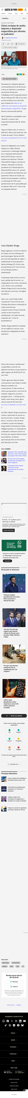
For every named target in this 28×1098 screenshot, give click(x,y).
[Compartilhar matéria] (8, 44)
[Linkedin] (20, 1021)
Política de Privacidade (14, 1079)
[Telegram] (14, 1025)
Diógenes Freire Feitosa (11, 37)
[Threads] (10, 1025)
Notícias (3, 13)
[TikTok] (5, 1025)
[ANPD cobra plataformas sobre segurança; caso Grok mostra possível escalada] (14, 688)
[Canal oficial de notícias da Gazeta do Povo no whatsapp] (3, 1021)
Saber (22, 13)
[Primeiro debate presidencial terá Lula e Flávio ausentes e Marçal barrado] (14, 583)
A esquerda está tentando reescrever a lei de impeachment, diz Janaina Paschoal (15, 468)
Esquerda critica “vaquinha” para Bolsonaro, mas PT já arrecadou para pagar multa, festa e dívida (17, 453)
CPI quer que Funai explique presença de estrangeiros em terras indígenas (16, 460)
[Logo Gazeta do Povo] (11, 10)
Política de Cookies (14, 1085)
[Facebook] (8, 1021)
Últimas (10, 13)
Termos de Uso (14, 1082)
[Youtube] (24, 1021)
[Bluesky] (22, 1025)
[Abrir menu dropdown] (26, 18)
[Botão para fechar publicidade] (27, 1090)
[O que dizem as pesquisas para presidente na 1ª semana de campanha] (4, 789)
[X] (12, 1021)
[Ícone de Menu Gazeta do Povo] (2, 9)
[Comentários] (3, 44)
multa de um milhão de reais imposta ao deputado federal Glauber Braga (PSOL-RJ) (14, 105)
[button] (14, 764)
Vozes (16, 13)
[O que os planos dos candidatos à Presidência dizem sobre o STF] (4, 779)
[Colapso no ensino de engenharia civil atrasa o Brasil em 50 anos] (4, 809)
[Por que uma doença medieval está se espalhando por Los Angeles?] (14, 654)
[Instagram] (16, 1021)
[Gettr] (18, 1025)
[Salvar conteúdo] (12, 44)
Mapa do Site (14, 1089)
